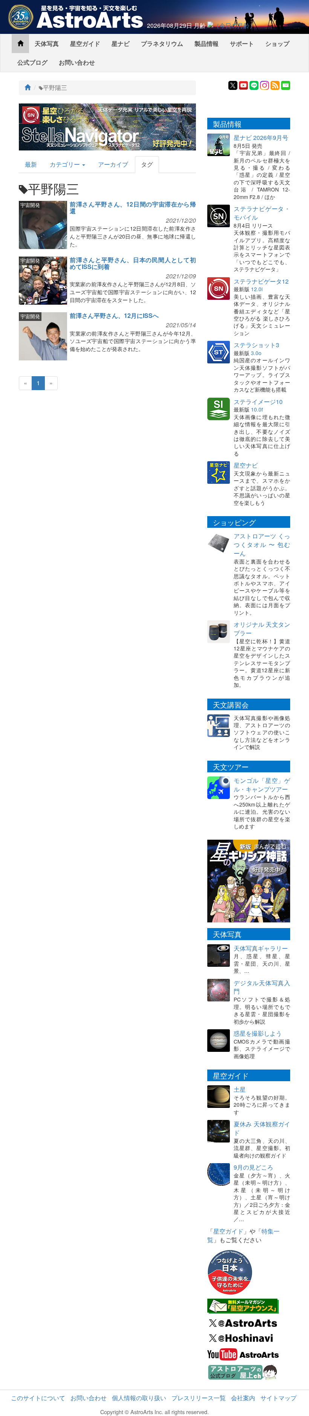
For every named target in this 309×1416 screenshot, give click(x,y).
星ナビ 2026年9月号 (261, 137)
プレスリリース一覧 (198, 1397)
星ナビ (121, 43)
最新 (31, 164)
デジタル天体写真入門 (262, 987)
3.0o (256, 353)
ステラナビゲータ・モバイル (262, 213)
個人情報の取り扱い (139, 1397)
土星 (240, 1089)
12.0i (257, 289)
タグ (147, 164)
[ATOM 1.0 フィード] (275, 84)
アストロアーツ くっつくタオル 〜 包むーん (262, 545)
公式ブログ (32, 62)
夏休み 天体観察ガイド (262, 1128)
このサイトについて (38, 1397)
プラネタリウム (162, 43)
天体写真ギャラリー (261, 948)
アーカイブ (113, 164)
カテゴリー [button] (65, 164)
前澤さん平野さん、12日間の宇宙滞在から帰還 (133, 207)
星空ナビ (246, 465)
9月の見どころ (253, 1167)
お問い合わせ (77, 62)
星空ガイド (85, 43)
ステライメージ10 (258, 401)
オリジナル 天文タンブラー (262, 628)
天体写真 (47, 43)
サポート (242, 43)
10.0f (257, 409)
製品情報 (206, 43)
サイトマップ (278, 1397)
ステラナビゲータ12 (261, 281)
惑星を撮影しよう (258, 1033)
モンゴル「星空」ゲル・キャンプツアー (262, 784)
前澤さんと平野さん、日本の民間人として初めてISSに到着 (133, 263)
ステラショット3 (256, 344)
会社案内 (243, 1397)
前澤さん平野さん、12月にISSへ (114, 315)
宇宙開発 (30, 204)
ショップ (277, 43)
